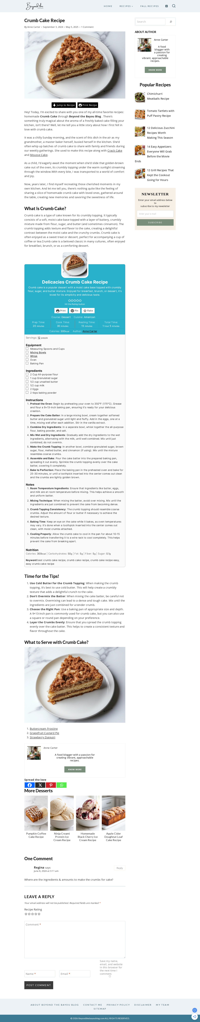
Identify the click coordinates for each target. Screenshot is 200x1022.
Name (31, 974)
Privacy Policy (118, 1004)
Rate (90, 310)
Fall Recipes (149, 6)
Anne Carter (33, 26)
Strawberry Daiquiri (42, 737)
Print (62, 310)
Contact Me (92, 1004)
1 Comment (87, 26)
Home (108, 6)
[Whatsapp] (61, 785)
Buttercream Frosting (44, 728)
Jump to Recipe (65, 105)
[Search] (171, 21)
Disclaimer (143, 1004)
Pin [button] (76, 310)
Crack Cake (114, 150)
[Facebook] (30, 785)
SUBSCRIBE (155, 222)
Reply (120, 868)
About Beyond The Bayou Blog (55, 1004)
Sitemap (100, 1008)
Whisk (33, 356)
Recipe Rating (33, 909)
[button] (69, 300)
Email (65, 974)
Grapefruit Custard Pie (44, 733)
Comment (33, 924)
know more (75, 769)
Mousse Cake (38, 155)
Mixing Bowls (38, 352)
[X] (40, 785)
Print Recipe (89, 105)
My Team (162, 1004)
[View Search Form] (174, 6)
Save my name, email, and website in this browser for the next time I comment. (111, 967)
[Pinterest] (166, 6)
